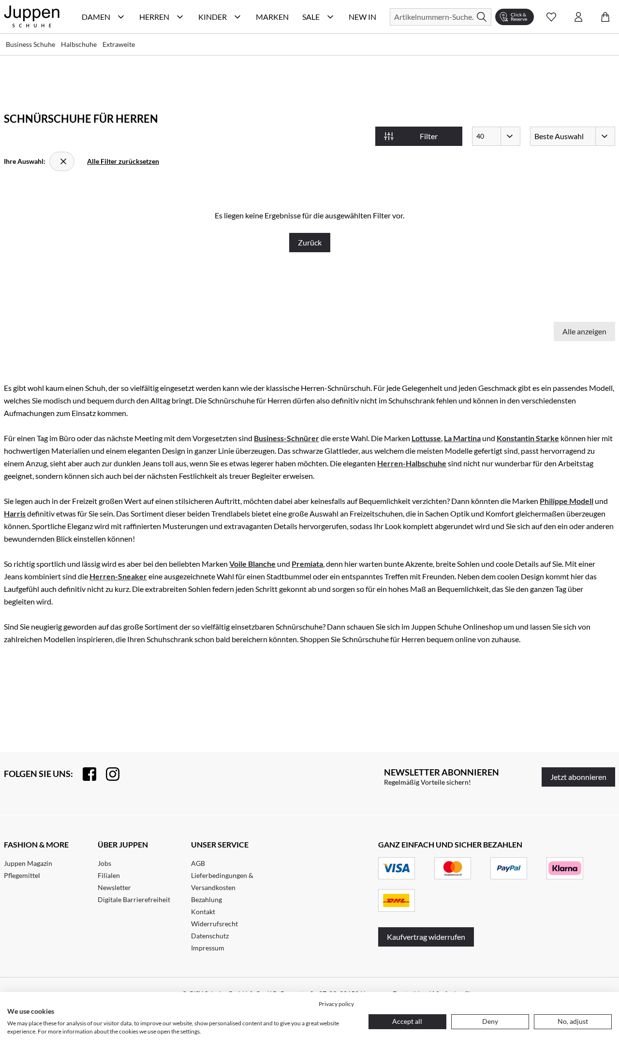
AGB (198, 863)
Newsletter (114, 887)
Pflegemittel (22, 875)
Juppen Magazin (28, 863)
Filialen (109, 875)
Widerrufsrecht (214, 924)
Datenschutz (210, 936)
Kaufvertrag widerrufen (426, 936)
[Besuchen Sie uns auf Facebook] (84, 774)
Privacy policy (336, 1003)
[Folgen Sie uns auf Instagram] (107, 774)
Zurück (310, 242)
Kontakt (203, 911)
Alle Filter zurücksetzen (123, 161)
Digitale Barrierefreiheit (134, 899)
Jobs (104, 863)
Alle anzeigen (584, 331)
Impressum (207, 948)
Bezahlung (206, 899)
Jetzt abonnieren (578, 776)
